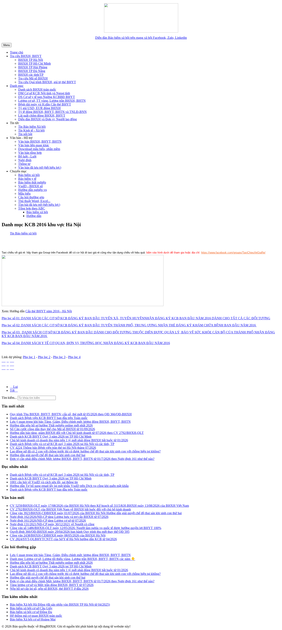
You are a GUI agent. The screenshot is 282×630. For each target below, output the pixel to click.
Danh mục (17, 86)
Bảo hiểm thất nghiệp (32, 182)
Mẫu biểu (24, 193)
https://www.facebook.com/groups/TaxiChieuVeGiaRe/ (233, 252)
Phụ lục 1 (29, 357)
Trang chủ (16, 52)
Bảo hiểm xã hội (29, 175)
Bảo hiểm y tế (27, 178)
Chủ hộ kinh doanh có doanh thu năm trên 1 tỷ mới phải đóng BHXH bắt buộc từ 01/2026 (69, 570)
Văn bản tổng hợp (30, 152)
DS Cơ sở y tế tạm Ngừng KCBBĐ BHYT (46, 97)
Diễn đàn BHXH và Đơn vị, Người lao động (47, 119)
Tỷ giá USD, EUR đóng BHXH (39, 108)
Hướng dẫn (33, 216)
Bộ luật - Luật (27, 156)
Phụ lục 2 (44, 357)
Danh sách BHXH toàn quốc (37, 89)
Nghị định (24, 160)
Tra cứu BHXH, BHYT (25, 56)
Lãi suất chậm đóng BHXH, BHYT (41, 115)
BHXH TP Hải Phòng (32, 67)
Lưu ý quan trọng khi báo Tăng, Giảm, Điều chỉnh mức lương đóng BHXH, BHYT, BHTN (70, 555)
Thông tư (24, 164)
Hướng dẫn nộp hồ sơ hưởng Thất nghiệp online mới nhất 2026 (51, 562)
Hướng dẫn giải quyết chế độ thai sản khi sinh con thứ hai (47, 577)
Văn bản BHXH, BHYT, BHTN (40, 141)
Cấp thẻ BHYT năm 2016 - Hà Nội (48, 311)
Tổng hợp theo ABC (31, 208)
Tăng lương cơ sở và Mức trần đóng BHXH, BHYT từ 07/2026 (52, 585)
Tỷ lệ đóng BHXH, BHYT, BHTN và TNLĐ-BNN (52, 112)
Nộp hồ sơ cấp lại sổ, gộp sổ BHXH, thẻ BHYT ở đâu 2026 (49, 588)
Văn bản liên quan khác (33, 145)
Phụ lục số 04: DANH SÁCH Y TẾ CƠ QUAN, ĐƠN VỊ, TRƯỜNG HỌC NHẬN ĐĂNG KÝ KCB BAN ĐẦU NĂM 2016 (86, 343)
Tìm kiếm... (9, 397)
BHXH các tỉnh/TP (31, 74)
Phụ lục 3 (59, 357)
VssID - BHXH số (30, 186)
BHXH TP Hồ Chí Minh (34, 63)
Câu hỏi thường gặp (31, 197)
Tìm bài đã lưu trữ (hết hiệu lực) (39, 204)
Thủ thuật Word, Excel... (34, 201)
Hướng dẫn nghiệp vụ (32, 190)
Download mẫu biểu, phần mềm (39, 149)
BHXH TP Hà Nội (30, 60)
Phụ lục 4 (74, 357)
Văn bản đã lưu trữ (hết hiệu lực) (39, 167)
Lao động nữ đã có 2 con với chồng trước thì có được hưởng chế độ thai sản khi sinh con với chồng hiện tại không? (85, 574)
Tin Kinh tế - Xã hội (31, 130)
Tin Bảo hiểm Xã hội (32, 126)
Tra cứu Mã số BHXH (33, 78)
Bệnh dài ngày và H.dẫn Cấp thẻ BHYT (44, 104)
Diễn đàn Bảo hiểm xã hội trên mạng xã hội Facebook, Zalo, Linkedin (141, 37)
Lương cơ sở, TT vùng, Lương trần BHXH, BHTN (52, 100)
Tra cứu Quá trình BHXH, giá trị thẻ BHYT (47, 82)
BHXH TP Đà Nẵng (31, 71)
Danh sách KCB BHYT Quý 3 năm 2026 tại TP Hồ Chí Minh (50, 566)
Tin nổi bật (25, 134)
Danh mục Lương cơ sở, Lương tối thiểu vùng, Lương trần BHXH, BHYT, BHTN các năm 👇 (72, 559)
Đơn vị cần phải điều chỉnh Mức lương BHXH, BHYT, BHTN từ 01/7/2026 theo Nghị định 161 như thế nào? (82, 581)
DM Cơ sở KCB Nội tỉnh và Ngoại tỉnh (44, 93)
